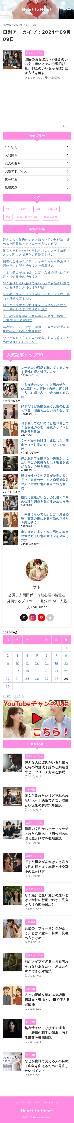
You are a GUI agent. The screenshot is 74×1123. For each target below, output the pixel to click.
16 (8, 671)
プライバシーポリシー (28, 1102)
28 (56, 679)
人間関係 (55, 77)
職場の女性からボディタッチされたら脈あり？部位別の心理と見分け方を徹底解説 (36, 263)
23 (8, 679)
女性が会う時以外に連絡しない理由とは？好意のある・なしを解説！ (45, 445)
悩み (8, 217)
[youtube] (41, 617)
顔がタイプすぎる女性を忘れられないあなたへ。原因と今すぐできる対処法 (35, 307)
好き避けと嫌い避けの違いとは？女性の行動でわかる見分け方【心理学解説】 (36, 285)
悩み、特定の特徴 (27, 217)
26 (37, 679)
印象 (38, 209)
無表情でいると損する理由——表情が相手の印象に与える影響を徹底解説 (36, 329)
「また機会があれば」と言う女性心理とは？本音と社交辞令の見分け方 (36, 274)
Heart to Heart (37, 9)
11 (27, 663)
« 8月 (7, 696)
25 (27, 679)
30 (8, 686)
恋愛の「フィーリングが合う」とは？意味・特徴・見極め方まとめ (36, 296)
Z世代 (9, 209)
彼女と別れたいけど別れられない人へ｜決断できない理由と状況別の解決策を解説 (36, 252)
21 (56, 671)
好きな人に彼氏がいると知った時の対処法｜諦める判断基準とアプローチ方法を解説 (36, 242)
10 (17, 663)
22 (66, 671)
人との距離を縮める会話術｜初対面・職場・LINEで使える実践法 (35, 318)
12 (37, 663)
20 (47, 671)
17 (17, 671)
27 (47, 679)
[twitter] (24, 617)
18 (27, 671)
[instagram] (32, 617)
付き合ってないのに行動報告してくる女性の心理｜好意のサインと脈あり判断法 (45, 427)
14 (56, 663)
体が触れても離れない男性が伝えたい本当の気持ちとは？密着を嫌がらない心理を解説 (45, 462)
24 (18, 679)
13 (47, 663)
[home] (50, 617)
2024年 (18, 24)
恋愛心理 (52, 209)
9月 (27, 24)
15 (66, 663)
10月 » (19, 696)
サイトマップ (51, 1102)
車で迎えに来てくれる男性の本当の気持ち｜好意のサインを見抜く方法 (45, 536)
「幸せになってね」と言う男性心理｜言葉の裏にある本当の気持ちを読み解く (45, 518)
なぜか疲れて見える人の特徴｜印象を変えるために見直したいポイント (36, 340)
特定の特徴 (50, 217)
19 (37, 671)
